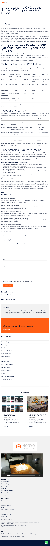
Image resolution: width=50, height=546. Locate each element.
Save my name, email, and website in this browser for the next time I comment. (17, 281)
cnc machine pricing (22, 235)
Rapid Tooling (4, 347)
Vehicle (3, 373)
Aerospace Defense (6, 382)
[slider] (21, 475)
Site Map (33, 541)
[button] (6, 329)
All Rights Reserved (16, 541)
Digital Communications (7, 364)
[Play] (3, 475)
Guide (4, 23)
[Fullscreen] (41, 475)
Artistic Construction (6, 379)
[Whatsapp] (46, 542)
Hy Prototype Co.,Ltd (8, 541)
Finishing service (5, 356)
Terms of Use (27, 541)
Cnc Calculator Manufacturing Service (10, 414)
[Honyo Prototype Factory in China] (5, 2)
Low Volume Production (7, 350)
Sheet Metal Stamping (6, 353)
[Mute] (39, 475)
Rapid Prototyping (5, 339)
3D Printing (4, 345)
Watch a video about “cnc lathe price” (10, 197)
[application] (22, 465)
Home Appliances (5, 367)
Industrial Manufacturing (7, 376)
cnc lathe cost (7, 235)
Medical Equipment (6, 370)
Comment (5, 247)
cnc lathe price (14, 235)
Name (4, 259)
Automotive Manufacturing (8, 294)
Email (4, 266)
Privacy (22, 541)
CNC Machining (5, 342)
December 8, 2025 (7, 417)
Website (4, 272)
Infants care (4, 385)
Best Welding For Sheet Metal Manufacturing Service (37, 414)
